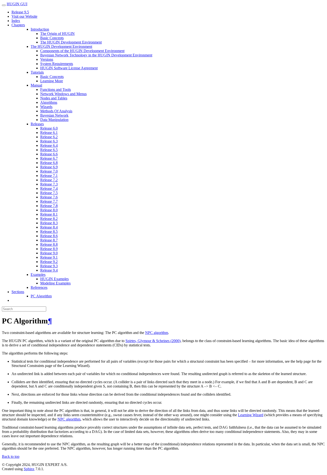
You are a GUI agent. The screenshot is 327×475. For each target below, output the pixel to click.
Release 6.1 (49, 133)
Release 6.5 (49, 150)
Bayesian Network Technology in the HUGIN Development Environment (96, 55)
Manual (36, 85)
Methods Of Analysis (56, 111)
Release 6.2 (49, 137)
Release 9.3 (49, 266)
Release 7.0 (49, 171)
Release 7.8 (49, 206)
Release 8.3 (49, 223)
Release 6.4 (49, 145)
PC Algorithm (41, 296)
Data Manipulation (54, 120)
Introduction (40, 29)
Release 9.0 (49, 253)
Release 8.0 (49, 210)
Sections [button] (17, 292)
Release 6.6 (49, 154)
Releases (37, 124)
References (39, 287)
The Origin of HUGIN (57, 34)
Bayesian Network (54, 115)
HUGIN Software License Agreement (69, 68)
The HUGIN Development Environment (71, 42)
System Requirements (56, 64)
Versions (46, 59)
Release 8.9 (49, 249)
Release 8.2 (49, 219)
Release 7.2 (49, 180)
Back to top (10, 456)
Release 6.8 (49, 163)
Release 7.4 (49, 188)
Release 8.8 (49, 244)
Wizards (46, 107)
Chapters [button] (18, 25)
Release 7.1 (49, 176)
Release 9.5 (20, 12)
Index (15, 21)
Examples (38, 275)
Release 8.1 (49, 214)
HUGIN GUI (17, 4)
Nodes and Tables (53, 98)
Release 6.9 (49, 167)
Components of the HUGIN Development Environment (82, 51)
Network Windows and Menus (63, 94)
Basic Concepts (52, 38)
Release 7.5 (49, 193)
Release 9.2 (49, 262)
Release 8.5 (49, 231)
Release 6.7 (49, 158)
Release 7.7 (49, 201)
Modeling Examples (55, 283)
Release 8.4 (49, 227)
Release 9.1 (49, 257)
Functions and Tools (55, 89)
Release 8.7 (49, 240)
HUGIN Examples (54, 279)
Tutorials (37, 72)
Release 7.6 (49, 197)
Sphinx (29, 469)
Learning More (51, 81)
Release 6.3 (49, 141)
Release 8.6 (49, 236)
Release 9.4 (49, 270)
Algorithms (48, 102)
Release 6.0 (49, 128)
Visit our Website (24, 16)
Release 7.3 (49, 184)
